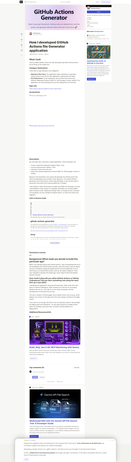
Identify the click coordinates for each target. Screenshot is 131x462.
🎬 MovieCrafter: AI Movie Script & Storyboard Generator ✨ (98, 37)
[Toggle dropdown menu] (79, 317)
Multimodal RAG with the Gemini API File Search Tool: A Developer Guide (53, 422)
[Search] (25, 2)
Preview (42, 377)
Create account (106, 2)
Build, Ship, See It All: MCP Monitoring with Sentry (54, 347)
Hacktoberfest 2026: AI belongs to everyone (96, 62)
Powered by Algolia (64, 2)
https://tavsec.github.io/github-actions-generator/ (45, 88)
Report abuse (60, 381)
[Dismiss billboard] (113, 440)
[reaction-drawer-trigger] (21, 35)
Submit (35, 377)
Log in (97, 2)
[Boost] (22, 50)
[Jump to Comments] (22, 40)
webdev (41, 54)
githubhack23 (34, 54)
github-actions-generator (46, 215)
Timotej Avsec (37, 33)
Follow (98, 12)
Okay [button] (26, 459)
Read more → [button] (34, 436)
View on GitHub (55, 243)
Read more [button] (33, 358)
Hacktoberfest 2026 (92, 70)
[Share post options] (21, 55)
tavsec (35, 215)
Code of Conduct (51, 381)
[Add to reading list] (22, 45)
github (47, 54)
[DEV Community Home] (21, 2)
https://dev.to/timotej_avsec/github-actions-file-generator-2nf (52, 230)
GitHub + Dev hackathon (60, 224)
